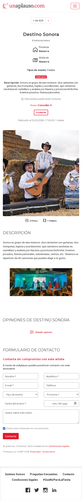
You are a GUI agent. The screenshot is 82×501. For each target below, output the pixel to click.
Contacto (68, 474)
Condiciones (48, 452)
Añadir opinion (43, 332)
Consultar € (45, 105)
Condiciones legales (25, 479)
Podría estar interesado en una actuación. (27, 428)
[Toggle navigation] (75, 6)
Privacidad (35, 452)
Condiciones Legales (59, 446)
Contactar (41, 112)
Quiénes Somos (15, 474)
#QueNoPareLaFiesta (56, 479)
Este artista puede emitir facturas (43, 98)
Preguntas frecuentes (44, 474)
